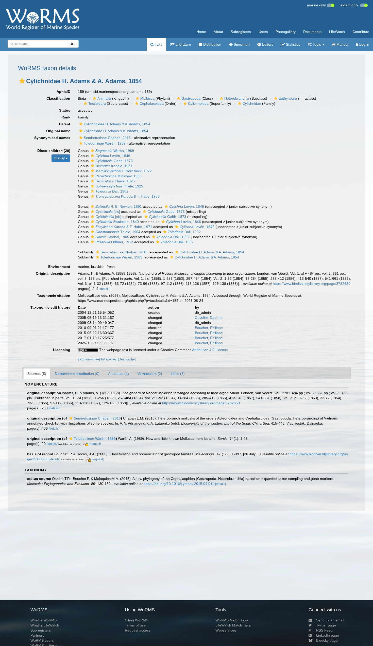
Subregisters (241, 32)
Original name (58, 131)
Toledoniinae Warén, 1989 (105, 143)
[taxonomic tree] (89, 359)
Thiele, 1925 (115, 181)
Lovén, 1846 (112, 156)
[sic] (107, 211)
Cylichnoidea (198, 103)
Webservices (225, 630)
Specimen (241, 44)
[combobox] (38, 44)
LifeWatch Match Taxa (233, 625)
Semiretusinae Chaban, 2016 (107, 138)
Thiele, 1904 (117, 232)
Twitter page (326, 625)
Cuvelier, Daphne (209, 318)
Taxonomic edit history (50, 307)
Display (59, 158)
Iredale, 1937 (113, 166)
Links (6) (178, 374)
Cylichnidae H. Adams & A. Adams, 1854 (116, 131)
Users (263, 32)
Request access (137, 630)
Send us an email (330, 620)
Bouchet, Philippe (209, 328)
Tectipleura (97, 103)
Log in (363, 44)
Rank (65, 117)
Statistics (292, 44)
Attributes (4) (118, 374)
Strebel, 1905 (112, 237)
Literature (183, 44)
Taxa (158, 44)
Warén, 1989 (114, 151)
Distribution (211, 44)
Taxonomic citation (53, 295)
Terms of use (135, 625)
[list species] (109, 359)
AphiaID (63, 92)
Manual (341, 44)
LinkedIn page (327, 635)
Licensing (61, 350)
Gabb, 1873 (114, 161)
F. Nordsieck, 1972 (123, 171)
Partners (37, 635)
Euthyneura (288, 98)
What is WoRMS (43, 620)
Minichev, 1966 (118, 176)
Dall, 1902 (111, 191)
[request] (95, 444)
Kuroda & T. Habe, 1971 (123, 227)
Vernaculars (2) (150, 374)
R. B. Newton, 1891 (118, 206)
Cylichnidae (252, 103)
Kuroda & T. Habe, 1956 (127, 196)
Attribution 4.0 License (210, 350)
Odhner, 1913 (114, 242)
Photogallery (286, 32)
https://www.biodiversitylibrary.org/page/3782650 (311, 284)
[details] (104, 289)
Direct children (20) (53, 151)
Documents (312, 32)
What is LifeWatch (44, 625)
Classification (58, 98)
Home (201, 32)
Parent (64, 124)
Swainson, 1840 (117, 222)
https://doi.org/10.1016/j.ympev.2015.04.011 (179, 484)
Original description (53, 273)
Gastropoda (190, 98)
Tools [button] (317, 44)
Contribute (360, 32)
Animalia (104, 98)
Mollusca (147, 98)
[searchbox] (36, 43)
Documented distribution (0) (77, 374)
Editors (267, 44)
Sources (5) (36, 374)
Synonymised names (52, 138)
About (218, 32)
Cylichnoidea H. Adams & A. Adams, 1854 (117, 124)
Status (64, 110)
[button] (22, 81)
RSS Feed (324, 630)
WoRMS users (42, 640)
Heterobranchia (236, 98)
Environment (59, 267)
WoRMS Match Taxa (231, 620)
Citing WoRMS (136, 620)
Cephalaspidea (152, 103)
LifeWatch (337, 32)
